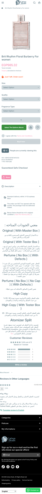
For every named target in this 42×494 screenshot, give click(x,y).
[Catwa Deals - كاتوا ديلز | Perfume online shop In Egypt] (21, 2)
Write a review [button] (21, 365)
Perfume (9, 161)
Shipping (4, 70)
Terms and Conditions (8, 461)
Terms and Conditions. (25, 136)
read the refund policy (23, 214)
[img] (5, 385)
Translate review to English (13, 410)
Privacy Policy (29, 459)
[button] (39, 3)
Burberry (9, 159)
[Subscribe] (37, 455)
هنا (12, 333)
